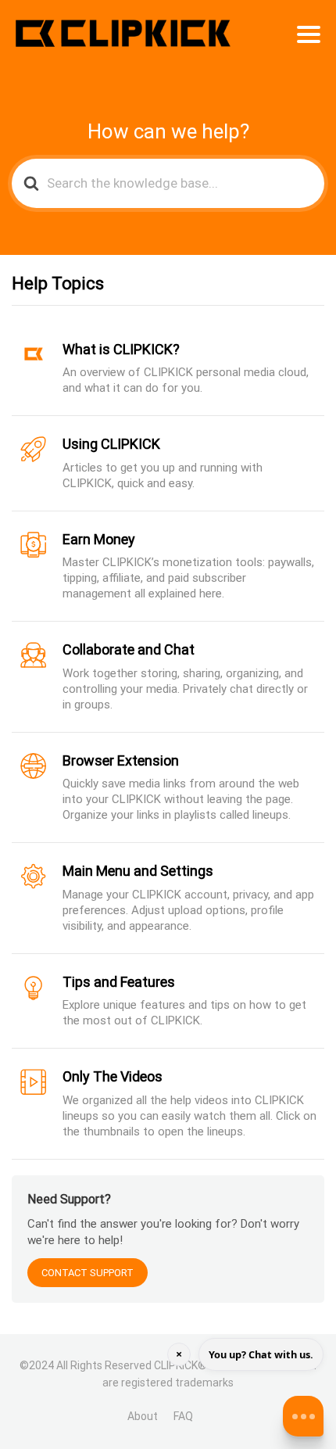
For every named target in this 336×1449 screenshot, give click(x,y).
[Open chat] (303, 1416)
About (142, 1416)
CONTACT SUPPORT (87, 1273)
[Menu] (308, 34)
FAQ (183, 1416)
